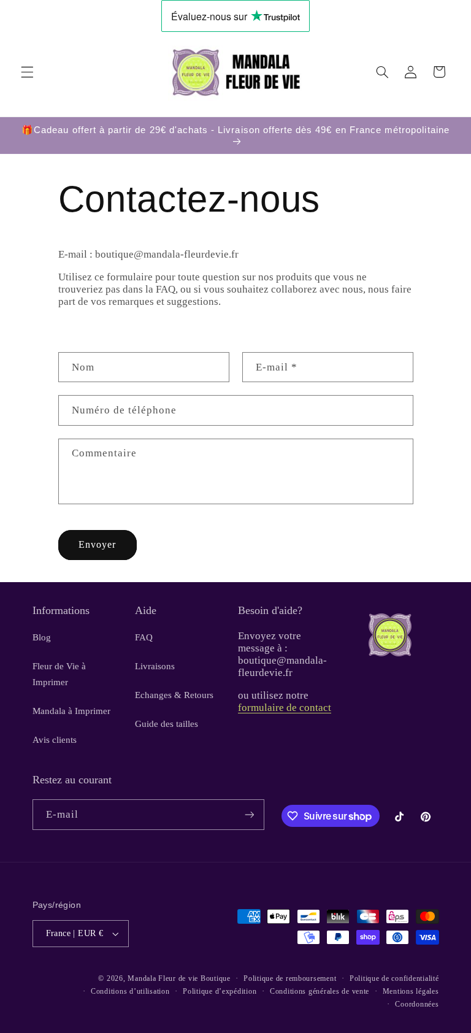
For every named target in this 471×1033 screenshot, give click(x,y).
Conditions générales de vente (319, 991)
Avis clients (55, 740)
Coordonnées (416, 1004)
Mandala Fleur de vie (163, 978)
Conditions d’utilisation (130, 991)
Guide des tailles (166, 724)
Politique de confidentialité (394, 978)
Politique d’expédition (219, 991)
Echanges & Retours (174, 695)
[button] (27, 72)
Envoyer (97, 544)
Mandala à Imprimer (71, 711)
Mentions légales (411, 991)
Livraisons (155, 666)
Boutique (216, 978)
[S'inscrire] (249, 814)
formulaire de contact (284, 707)
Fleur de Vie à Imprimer (59, 674)
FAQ (144, 637)
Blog (42, 637)
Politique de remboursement (289, 978)
